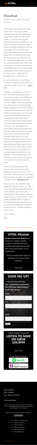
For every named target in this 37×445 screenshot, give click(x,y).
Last (6, 310)
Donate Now (18, 268)
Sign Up (8, 324)
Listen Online (18, 351)
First (6, 302)
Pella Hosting (10, 441)
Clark (7, 20)
